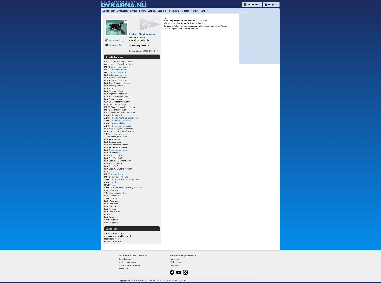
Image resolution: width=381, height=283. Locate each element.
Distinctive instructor (118, 150)
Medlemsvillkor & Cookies (129, 265)
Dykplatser (122, 10)
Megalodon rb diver (119, 176)
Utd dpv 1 (115, 182)
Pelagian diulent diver (117, 193)
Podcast (185, 10)
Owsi (111, 171)
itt (116, 198)
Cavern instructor (118, 69)
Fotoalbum (173, 10)
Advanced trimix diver (117, 134)
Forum (142, 10)
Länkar (203, 10)
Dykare (133, 10)
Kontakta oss (124, 269)
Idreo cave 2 (116, 115)
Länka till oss (175, 262)
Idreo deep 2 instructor (121, 120)
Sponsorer (174, 265)
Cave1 (112, 185)
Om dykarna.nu (125, 259)
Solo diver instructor (118, 75)
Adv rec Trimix (117, 174)
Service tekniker (118, 123)
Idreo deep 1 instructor (121, 126)
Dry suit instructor (119, 72)
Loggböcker (109, 10)
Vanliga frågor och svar (128, 262)
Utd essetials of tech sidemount (125, 179)
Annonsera (174, 259)
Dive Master (114, 195)
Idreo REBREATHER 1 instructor (124, 117)
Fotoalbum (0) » (115, 45)
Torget (194, 10)
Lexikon (152, 10)
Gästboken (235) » (116, 40)
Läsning (162, 10)
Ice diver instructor (119, 67)
